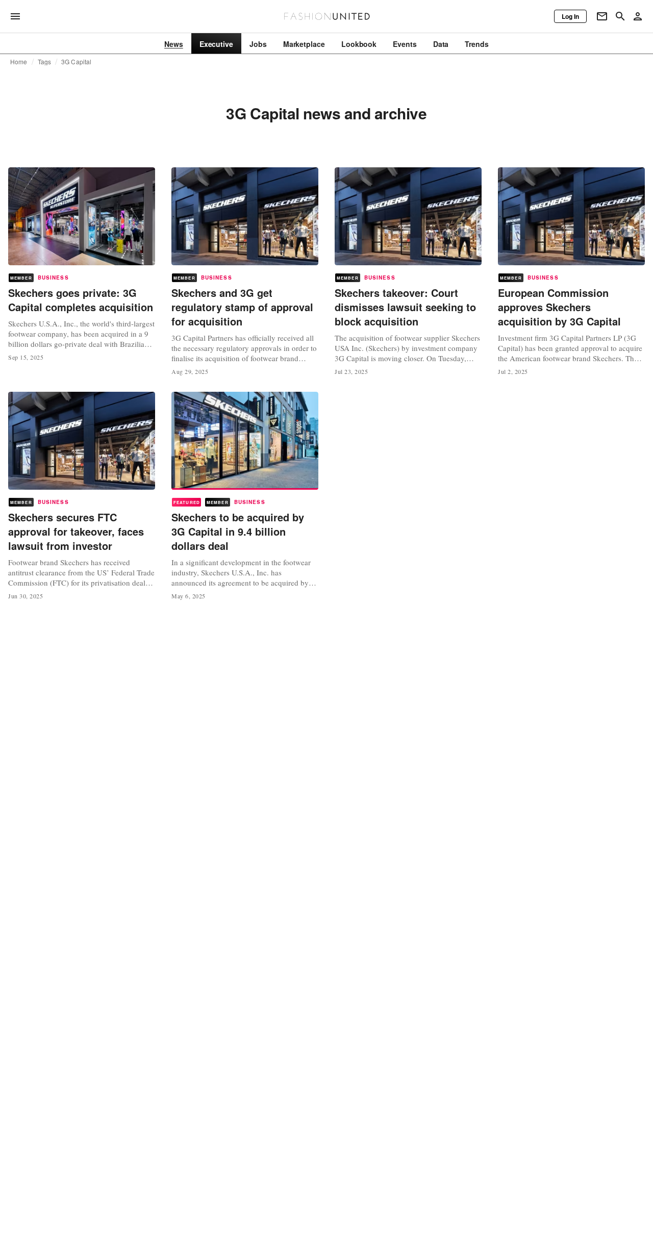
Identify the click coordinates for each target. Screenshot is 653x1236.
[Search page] (620, 16)
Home (19, 61)
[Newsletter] (602, 16)
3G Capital (76, 61)
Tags (45, 61)
